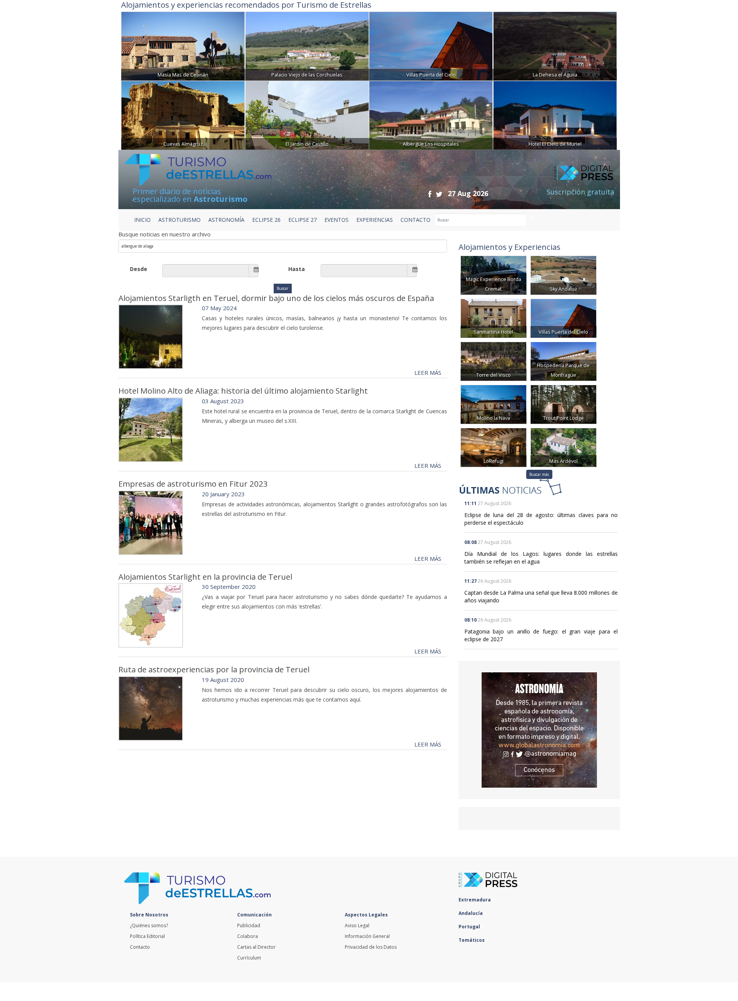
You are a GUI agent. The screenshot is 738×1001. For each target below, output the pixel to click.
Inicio (142, 219)
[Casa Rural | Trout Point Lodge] (563, 403)
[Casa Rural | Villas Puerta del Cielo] (431, 45)
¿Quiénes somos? (149, 925)
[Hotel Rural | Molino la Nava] (493, 403)
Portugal (470, 926)
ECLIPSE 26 (266, 219)
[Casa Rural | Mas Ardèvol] (563, 447)
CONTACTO (415, 219)
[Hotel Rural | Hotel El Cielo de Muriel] (555, 114)
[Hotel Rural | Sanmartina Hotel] (493, 317)
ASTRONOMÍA (226, 219)
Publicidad (248, 925)
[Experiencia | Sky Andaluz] (563, 274)
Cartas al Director (256, 947)
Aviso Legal (357, 925)
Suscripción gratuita (580, 191)
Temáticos (472, 940)
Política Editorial (147, 936)
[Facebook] (429, 194)
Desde (138, 269)
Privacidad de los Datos (371, 947)
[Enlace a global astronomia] (539, 730)
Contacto (140, 947)
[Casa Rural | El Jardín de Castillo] (307, 114)
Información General (367, 936)
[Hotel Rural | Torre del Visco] (493, 360)
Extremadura (475, 899)
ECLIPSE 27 (302, 219)
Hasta (296, 269)
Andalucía (471, 913)
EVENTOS (336, 219)
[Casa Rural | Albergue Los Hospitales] (431, 114)
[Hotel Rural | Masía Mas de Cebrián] (183, 45)
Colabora (247, 936)
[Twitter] (439, 194)
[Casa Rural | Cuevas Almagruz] (183, 114)
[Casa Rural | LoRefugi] (493, 447)
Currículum (249, 957)
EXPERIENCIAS (374, 219)
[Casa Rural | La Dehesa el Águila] (555, 45)
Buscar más (539, 474)
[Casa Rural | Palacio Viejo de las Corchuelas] (307, 45)
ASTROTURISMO (179, 219)
